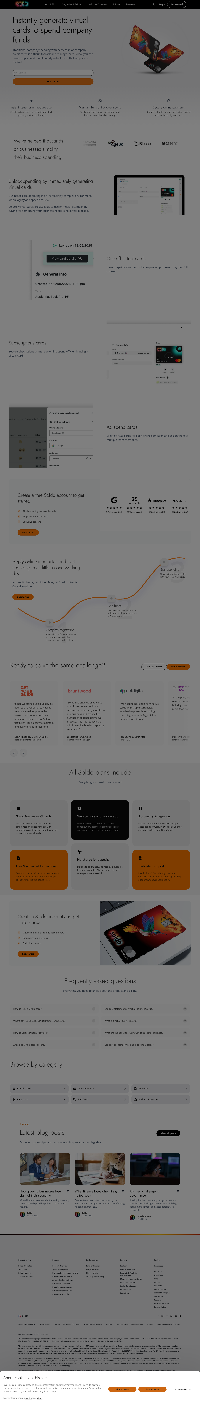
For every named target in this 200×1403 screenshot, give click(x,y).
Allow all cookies (122, 1389)
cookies (28, 1398)
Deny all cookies (152, 1389)
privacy (39, 1398)
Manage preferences (182, 1389)
